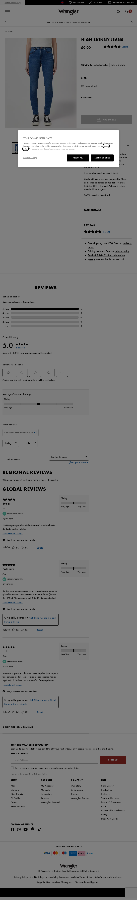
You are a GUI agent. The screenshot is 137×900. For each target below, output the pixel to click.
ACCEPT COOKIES (102, 158)
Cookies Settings (30, 157)
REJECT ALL (78, 158)
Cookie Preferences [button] (51, 149)
